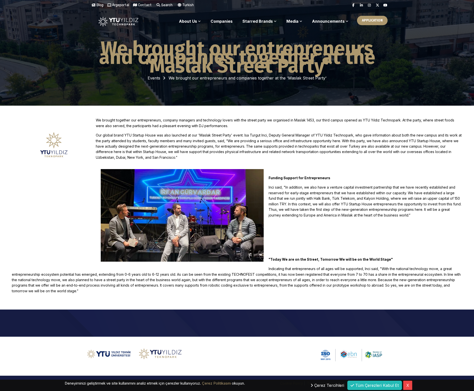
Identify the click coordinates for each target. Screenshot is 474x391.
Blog (99, 5)
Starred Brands (257, 21)
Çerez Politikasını (216, 383)
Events (154, 78)
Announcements (328, 21)
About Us (188, 21)
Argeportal (120, 5)
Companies (222, 21)
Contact (144, 5)
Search (166, 5)
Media (292, 21)
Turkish (188, 5)
